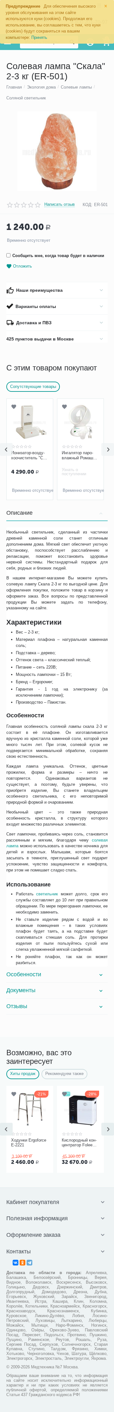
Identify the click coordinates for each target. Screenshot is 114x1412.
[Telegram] (29, 1262)
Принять (39, 37)
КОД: (87, 204)
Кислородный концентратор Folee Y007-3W (79, 1143)
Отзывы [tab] (16, 1006)
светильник (47, 894)
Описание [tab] (19, 513)
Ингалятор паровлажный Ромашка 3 (45, 455)
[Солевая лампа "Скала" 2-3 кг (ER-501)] (57, 151)
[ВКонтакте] (15, 1262)
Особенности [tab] (23, 974)
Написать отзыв (59, 204)
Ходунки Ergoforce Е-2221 (28, 1143)
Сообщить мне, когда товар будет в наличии (58, 255)
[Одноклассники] (22, 1262)
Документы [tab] (20, 990)
